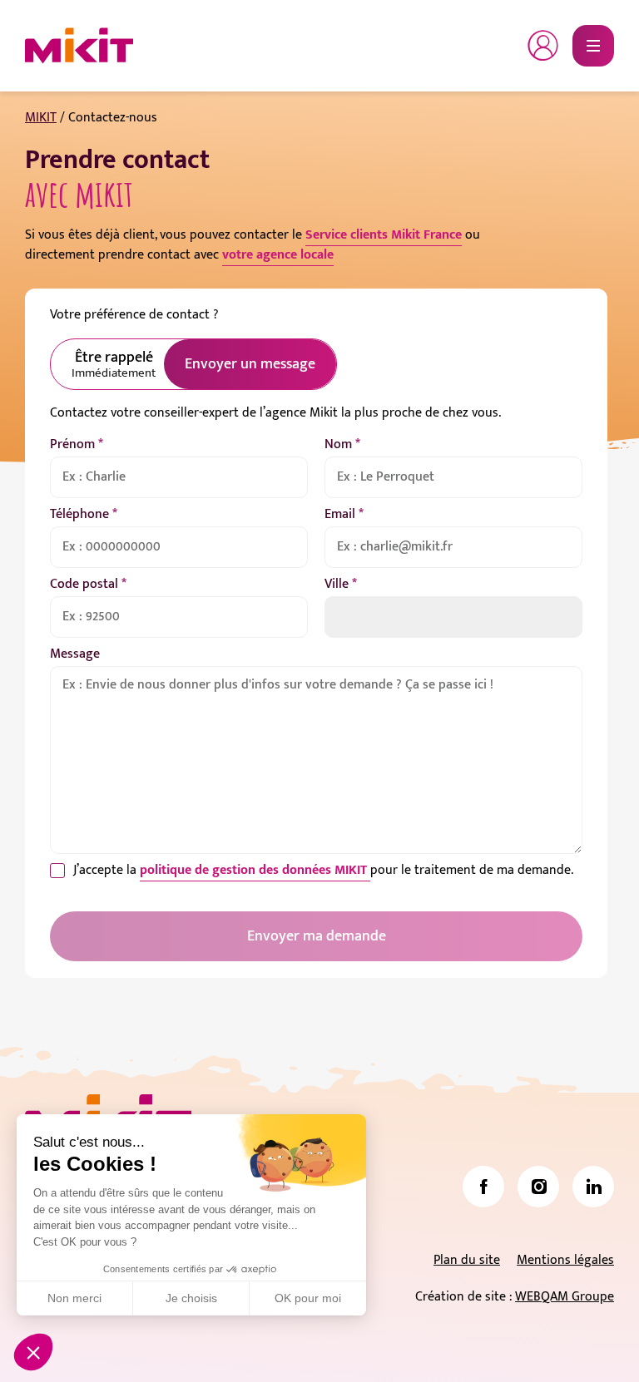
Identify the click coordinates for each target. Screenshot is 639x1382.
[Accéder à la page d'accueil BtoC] (79, 45)
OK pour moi (308, 1298)
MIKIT (41, 117)
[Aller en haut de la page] (593, 1344)
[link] (483, 1186)
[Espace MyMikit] (543, 46)
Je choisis (191, 1298)
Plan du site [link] (466, 1260)
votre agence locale (278, 255)
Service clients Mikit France (383, 235)
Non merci (74, 1298)
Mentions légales (565, 1260)
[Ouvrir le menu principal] (593, 46)
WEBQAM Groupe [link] (564, 1297)
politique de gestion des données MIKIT (255, 870)
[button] (33, 1352)
